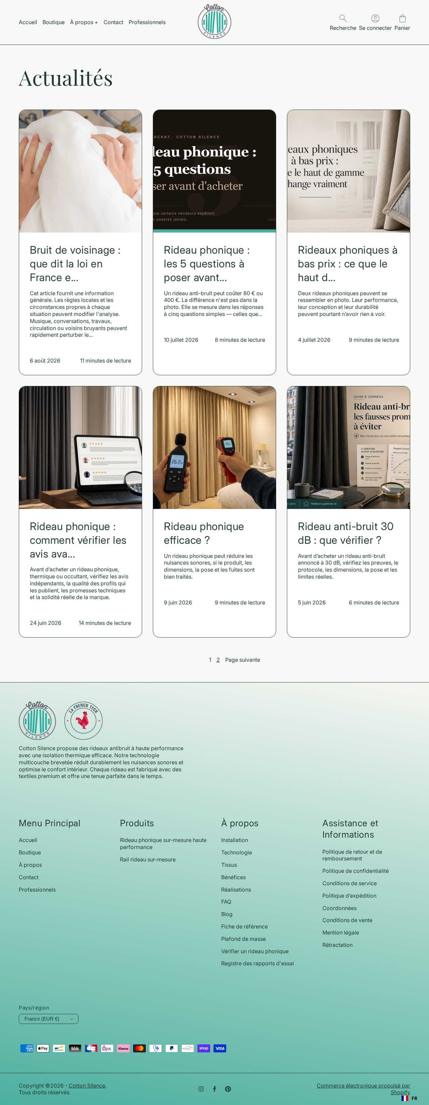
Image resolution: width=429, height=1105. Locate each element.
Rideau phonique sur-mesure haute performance (163, 843)
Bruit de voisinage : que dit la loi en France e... (75, 264)
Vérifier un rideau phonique (255, 951)
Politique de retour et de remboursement (352, 855)
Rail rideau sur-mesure (148, 859)
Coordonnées (339, 908)
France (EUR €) (41, 1019)
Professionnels (37, 889)
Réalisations (236, 889)
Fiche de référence (244, 926)
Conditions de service (349, 883)
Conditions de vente (347, 920)
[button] (402, 22)
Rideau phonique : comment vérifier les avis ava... (78, 540)
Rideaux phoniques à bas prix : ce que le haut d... (347, 264)
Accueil (28, 840)
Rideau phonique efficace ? (204, 533)
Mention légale (340, 932)
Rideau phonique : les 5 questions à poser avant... (207, 264)
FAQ (226, 901)
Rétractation (337, 944)
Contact (29, 877)
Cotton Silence (87, 1085)
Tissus (229, 864)
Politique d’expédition (349, 895)
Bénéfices (233, 877)
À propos (30, 864)
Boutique (30, 852)
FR (414, 1098)
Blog (227, 914)
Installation (234, 840)
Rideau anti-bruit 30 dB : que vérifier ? (346, 533)
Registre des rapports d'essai (257, 963)
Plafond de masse (243, 938)
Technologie (236, 852)
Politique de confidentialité (355, 870)
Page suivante (242, 659)
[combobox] (409, 1098)
